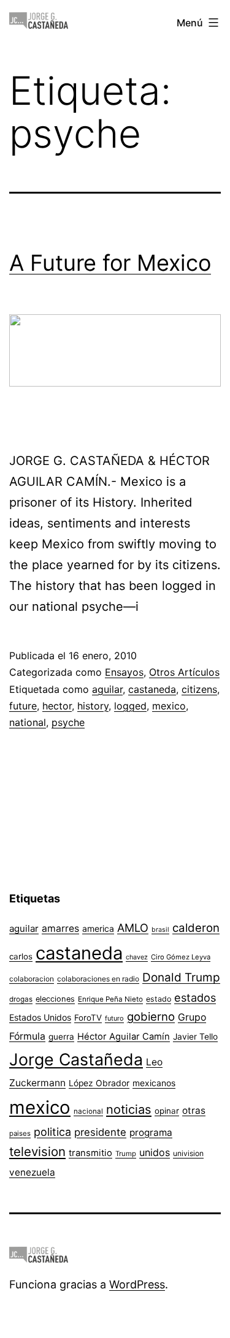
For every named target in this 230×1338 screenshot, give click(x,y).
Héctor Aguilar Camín (123, 1036)
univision (188, 1153)
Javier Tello (195, 1036)
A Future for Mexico (110, 262)
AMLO (132, 927)
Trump (125, 1153)
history (93, 706)
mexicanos (153, 1083)
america (98, 928)
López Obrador (99, 1083)
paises (20, 1133)
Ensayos (124, 672)
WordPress (137, 1284)
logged (130, 706)
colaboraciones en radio (98, 978)
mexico (169, 706)
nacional (88, 1111)
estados (195, 997)
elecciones (55, 999)
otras (193, 1110)
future (23, 706)
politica (52, 1131)
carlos (21, 956)
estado (158, 999)
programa (150, 1132)
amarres (60, 928)
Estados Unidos (40, 1017)
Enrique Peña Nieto (110, 999)
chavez (137, 957)
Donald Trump (181, 977)
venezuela (32, 1172)
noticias (128, 1109)
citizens (199, 689)
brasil (160, 930)
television (37, 1151)
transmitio (90, 1152)
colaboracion (31, 978)
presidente (100, 1132)
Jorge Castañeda (76, 1059)
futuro (114, 1018)
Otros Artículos (184, 672)
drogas (21, 999)
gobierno (151, 1017)
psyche (68, 722)
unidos (154, 1152)
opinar (167, 1111)
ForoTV (88, 1017)
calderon (196, 928)
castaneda (152, 689)
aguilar (107, 689)
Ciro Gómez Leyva (180, 957)
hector (57, 706)
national (27, 722)
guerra (61, 1036)
